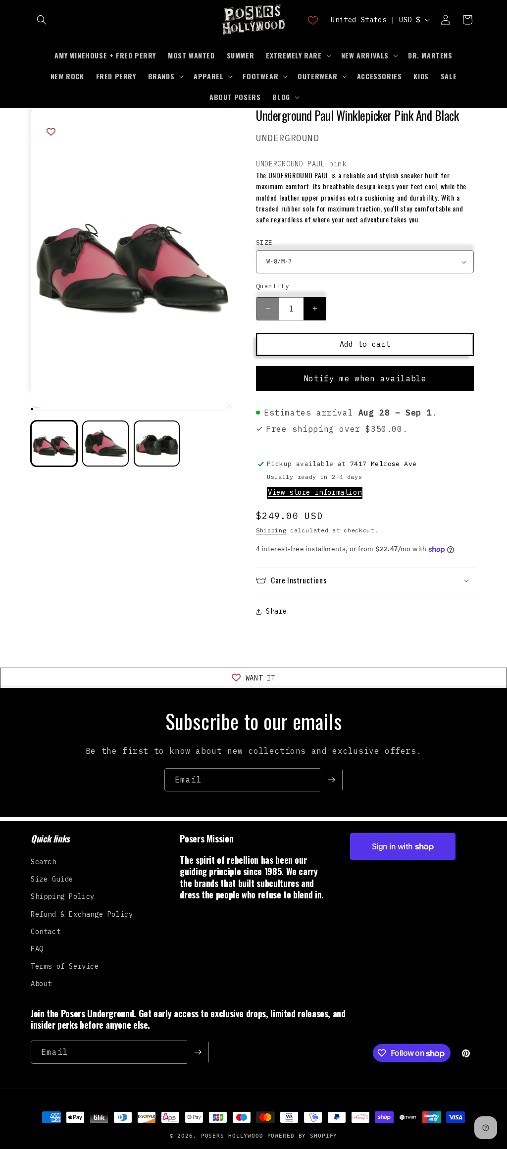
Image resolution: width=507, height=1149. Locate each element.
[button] (41, 20)
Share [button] (276, 611)
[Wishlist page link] (313, 20)
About (41, 983)
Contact (45, 931)
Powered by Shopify (302, 1136)
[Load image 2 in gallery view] (105, 443)
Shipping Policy (63, 896)
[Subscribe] (331, 779)
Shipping (271, 530)
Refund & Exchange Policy (82, 914)
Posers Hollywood (232, 1136)
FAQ (37, 948)
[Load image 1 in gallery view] (54, 443)
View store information (314, 492)
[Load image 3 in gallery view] (157, 443)
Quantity (272, 286)
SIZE (264, 242)
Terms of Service (65, 966)
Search (43, 861)
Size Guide (52, 879)
